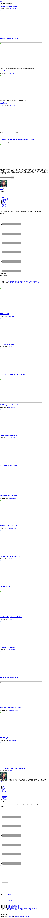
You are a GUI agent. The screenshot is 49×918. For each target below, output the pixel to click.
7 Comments (12, 589)
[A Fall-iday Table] (21, 735)
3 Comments (13, 40)
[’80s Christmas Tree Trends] (21, 462)
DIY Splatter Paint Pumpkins (9, 526)
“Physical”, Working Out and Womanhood (13, 374)
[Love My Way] (21, 98)
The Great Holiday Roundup (9, 677)
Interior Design (5, 199)
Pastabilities (3, 103)
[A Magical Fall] (21, 311)
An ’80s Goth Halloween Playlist (10, 556)
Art (3, 193)
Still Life (4, 204)
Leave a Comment (14, 142)
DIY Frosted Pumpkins (7, 344)
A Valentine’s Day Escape (8, 647)
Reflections (4, 202)
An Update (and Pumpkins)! (8, 6)
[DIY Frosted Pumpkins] (21, 341)
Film (3, 197)
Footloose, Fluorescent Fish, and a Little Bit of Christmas (17, 139)
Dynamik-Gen (10, 916)
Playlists (3, 201)
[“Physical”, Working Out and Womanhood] (21, 371)
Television (4, 205)
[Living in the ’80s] (21, 583)
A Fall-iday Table (5, 738)
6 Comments (13, 437)
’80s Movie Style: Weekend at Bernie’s (14, 277)
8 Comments (12, 105)
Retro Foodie (4, 203)
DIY (3, 194)
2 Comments (13, 8)
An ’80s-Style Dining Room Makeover (11, 405)
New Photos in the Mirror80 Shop (10, 707)
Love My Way (4, 71)
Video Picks (4, 206)
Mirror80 (1, 1)
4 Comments (11, 73)
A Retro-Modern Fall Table (8, 495)
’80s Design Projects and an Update (11, 617)
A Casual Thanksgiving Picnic (9, 38)
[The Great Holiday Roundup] (21, 674)
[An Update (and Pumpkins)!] (21, 33)
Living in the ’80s (5, 586)
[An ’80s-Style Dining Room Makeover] (21, 402)
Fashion (3, 196)
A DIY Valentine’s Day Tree (8, 435)
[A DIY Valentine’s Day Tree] (21, 432)
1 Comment (12, 316)
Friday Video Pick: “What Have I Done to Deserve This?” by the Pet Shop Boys (22, 281)
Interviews (4, 200)
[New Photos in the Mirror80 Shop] (21, 705)
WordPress (25, 916)
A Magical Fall (4, 314)
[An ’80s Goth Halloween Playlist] (21, 553)
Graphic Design (5, 198)
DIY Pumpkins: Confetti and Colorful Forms (13, 768)
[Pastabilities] (21, 130)
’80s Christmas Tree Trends (8, 465)
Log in (29, 916)
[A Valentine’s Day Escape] (21, 644)
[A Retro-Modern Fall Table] (21, 493)
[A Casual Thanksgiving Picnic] (21, 66)
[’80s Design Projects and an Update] (21, 614)
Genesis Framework (18, 916)
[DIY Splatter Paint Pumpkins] (21, 523)
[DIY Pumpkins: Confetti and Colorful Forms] (21, 765)
